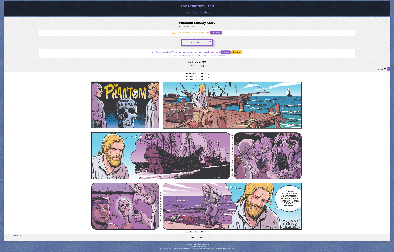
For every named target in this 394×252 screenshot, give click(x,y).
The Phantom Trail (197, 6)
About (189, 246)
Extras (195, 12)
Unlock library (215, 33)
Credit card (225, 52)
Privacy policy (202, 246)
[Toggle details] (210, 42)
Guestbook (205, 12)
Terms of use (195, 246)
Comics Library (189, 26)
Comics (187, 12)
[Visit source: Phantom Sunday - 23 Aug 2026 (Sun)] (389, 81)
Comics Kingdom (14, 235)
